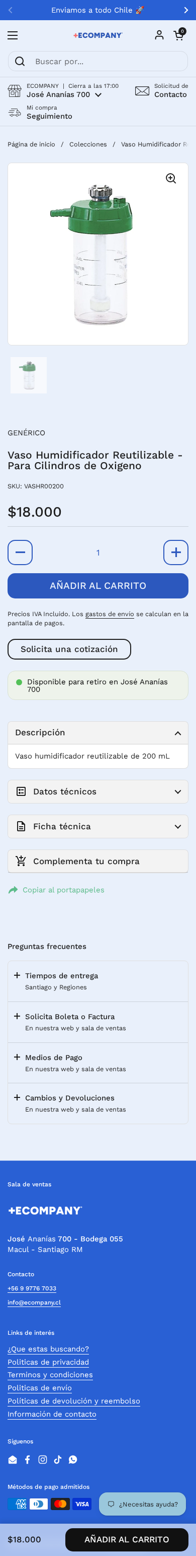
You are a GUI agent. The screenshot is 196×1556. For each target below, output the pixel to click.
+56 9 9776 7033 (32, 1288)
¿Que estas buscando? (48, 1348)
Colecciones (88, 144)
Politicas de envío (40, 1387)
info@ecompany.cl (34, 1302)
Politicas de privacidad (48, 1362)
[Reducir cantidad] (20, 552)
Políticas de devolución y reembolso (74, 1401)
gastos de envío (109, 614)
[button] (63, 90)
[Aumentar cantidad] (175, 552)
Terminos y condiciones (50, 1374)
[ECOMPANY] (98, 35)
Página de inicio (31, 144)
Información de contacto (52, 1414)
